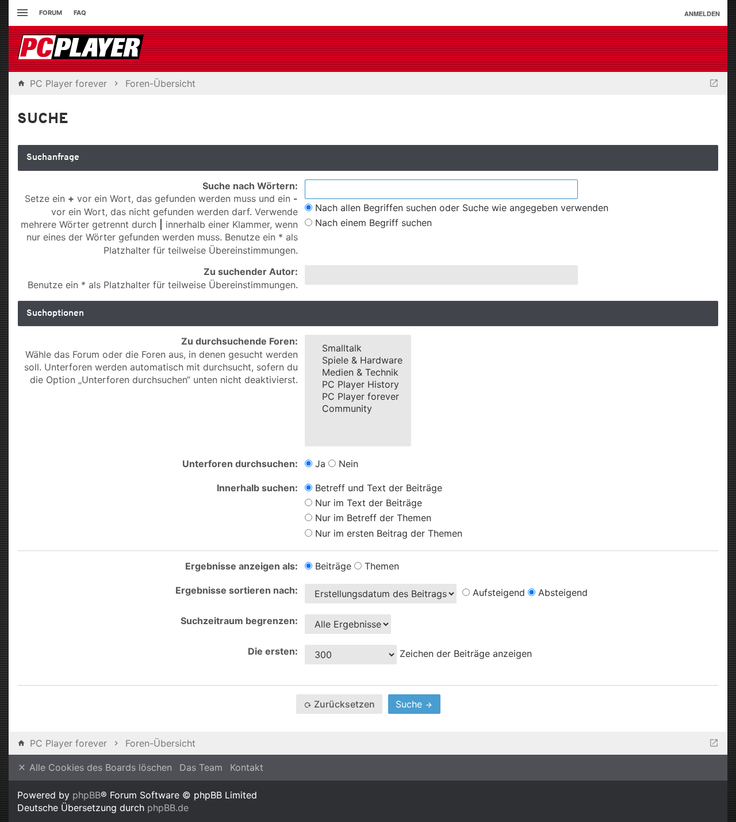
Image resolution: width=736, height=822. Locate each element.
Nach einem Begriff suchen (372, 222)
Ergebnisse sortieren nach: (236, 590)
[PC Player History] (358, 384)
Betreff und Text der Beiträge (377, 488)
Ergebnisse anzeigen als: (241, 566)
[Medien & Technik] (358, 372)
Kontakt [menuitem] (246, 767)
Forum (50, 13)
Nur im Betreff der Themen (371, 517)
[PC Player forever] (82, 49)
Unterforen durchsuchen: (240, 463)
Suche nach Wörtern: (250, 186)
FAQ (80, 13)
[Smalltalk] (358, 348)
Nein (347, 463)
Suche (410, 704)
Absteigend (561, 592)
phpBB (86, 795)
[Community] (358, 409)
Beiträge (331, 566)
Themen (380, 566)
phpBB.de (168, 807)
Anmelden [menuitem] (702, 13)
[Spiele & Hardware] (358, 360)
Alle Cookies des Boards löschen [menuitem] (99, 767)
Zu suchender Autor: (251, 271)
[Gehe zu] (713, 83)
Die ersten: (273, 651)
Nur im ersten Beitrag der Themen (387, 533)
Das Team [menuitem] (201, 767)
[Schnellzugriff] (21, 13)
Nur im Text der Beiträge (367, 503)
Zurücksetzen (343, 704)
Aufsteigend (497, 592)
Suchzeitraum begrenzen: (239, 620)
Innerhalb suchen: (257, 488)
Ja (318, 463)
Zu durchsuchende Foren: (239, 341)
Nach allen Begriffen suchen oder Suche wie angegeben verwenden (460, 207)
